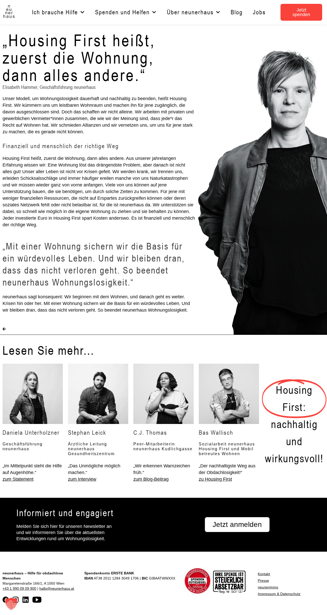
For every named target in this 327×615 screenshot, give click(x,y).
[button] (11, 604)
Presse (263, 580)
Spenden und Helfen (122, 12)
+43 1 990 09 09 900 (19, 588)
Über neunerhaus (190, 12)
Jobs (259, 12)
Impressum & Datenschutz (279, 594)
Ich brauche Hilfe (55, 12)
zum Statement (18, 479)
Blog (237, 12)
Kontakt (264, 574)
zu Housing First (215, 479)
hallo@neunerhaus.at (56, 588)
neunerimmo (268, 587)
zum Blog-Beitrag (151, 479)
